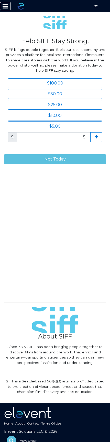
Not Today (55, 159)
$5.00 (55, 126)
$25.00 (55, 104)
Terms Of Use (51, 423)
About (20, 423)
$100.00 (55, 83)
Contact (33, 423)
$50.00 (55, 93)
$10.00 (55, 115)
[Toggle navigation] (5, 6)
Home (8, 423)
